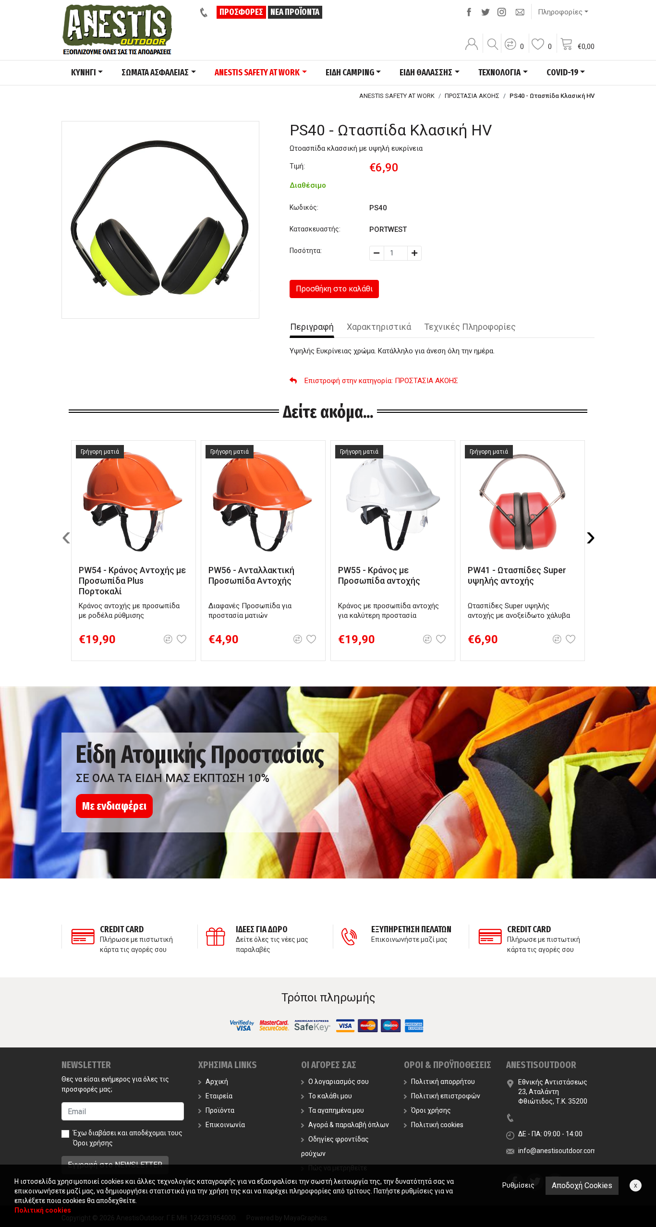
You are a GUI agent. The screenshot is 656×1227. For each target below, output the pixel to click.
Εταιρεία (219, 1096)
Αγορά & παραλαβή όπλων (348, 1125)
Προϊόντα (220, 1110)
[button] (514, 50)
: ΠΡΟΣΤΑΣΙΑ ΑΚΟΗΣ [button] (381, 380)
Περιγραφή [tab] (312, 327)
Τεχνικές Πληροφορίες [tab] (470, 327)
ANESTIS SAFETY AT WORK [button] (257, 72)
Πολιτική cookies (437, 1125)
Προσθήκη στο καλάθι (334, 288)
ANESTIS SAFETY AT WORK (397, 95)
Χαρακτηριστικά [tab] (379, 327)
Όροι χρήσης (93, 1143)
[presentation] (66, 536)
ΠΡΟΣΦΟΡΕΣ (241, 12)
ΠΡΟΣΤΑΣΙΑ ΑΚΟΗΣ (472, 95)
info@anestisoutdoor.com (557, 1151)
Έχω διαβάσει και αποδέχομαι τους (127, 1138)
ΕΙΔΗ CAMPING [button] (350, 72)
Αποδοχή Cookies (582, 1185)
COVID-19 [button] (562, 72)
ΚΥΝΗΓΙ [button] (83, 72)
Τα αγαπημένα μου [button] (336, 1110)
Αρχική (217, 1081)
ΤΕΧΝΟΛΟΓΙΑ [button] (499, 72)
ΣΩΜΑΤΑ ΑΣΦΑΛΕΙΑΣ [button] (155, 72)
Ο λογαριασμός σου (338, 1081)
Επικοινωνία (225, 1125)
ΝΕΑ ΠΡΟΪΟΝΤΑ (294, 12)
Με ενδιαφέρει (114, 806)
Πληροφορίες (560, 12)
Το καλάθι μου (330, 1096)
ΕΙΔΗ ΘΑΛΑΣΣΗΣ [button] (426, 72)
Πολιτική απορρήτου (443, 1081)
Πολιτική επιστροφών (445, 1096)
